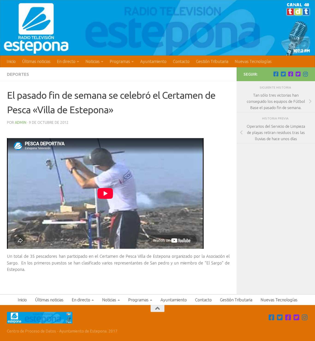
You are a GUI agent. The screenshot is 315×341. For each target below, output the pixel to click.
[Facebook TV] (276, 74)
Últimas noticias (36, 61)
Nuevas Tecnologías (253, 61)
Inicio (11, 61)
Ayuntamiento (153, 61)
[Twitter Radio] (298, 74)
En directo (66, 61)
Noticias (93, 61)
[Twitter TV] (283, 74)
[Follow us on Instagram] (305, 74)
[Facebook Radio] (290, 74)
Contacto (181, 61)
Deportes (18, 74)
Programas (120, 61)
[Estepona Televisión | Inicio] (157, 28)
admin (20, 122)
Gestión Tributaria (212, 61)
